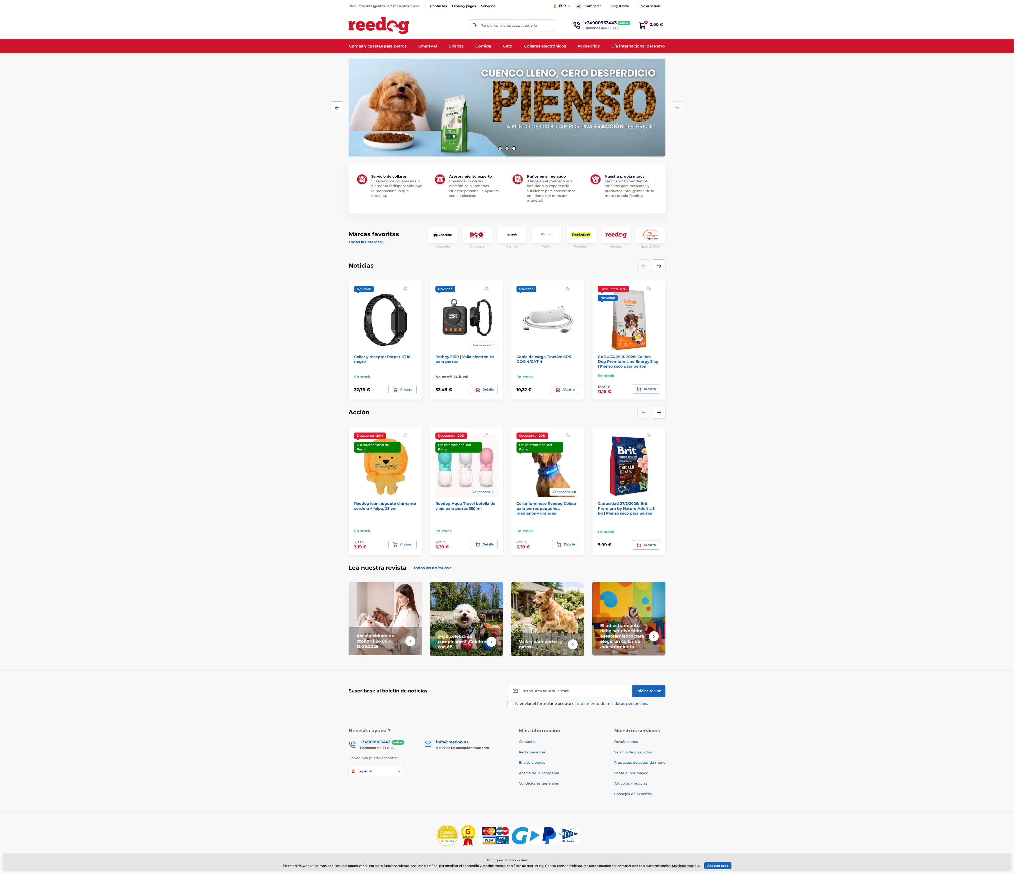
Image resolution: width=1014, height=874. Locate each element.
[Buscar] (475, 25)
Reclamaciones (532, 752)
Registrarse (620, 6)
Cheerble (442, 246)
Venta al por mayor (630, 773)
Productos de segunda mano (639, 762)
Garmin (512, 246)
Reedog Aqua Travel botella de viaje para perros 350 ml (465, 506)
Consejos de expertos (633, 794)
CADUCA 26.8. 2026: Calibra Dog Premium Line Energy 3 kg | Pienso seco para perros (628, 361)
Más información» (686, 866)
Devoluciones (626, 741)
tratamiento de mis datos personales (612, 703)
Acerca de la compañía (539, 773)
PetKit (547, 246)
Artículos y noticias (630, 783)
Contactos (438, 6)
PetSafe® (581, 246)
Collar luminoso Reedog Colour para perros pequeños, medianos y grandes (546, 508)
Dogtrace (477, 246)
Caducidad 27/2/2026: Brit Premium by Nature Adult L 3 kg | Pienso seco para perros (626, 508)
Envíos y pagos (464, 6)
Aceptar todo (718, 866)
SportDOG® (650, 246)
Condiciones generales (539, 783)
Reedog (616, 246)
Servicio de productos (633, 752)
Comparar (593, 6)
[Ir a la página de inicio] (379, 25)
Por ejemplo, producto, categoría (509, 25)
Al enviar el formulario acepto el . (581, 703)
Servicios (488, 6)
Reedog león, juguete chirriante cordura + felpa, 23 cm (385, 506)
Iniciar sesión (650, 6)
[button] (500, 148)
